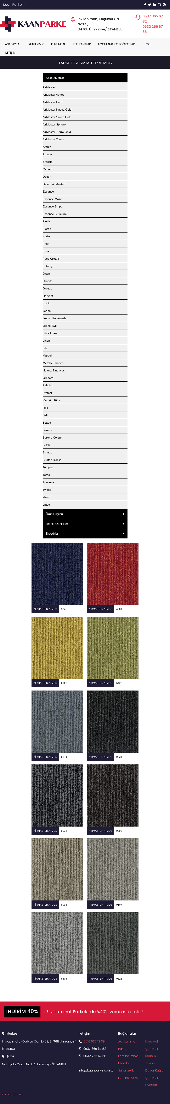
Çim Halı (151, 1048)
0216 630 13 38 (94, 1041)
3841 (64, 609)
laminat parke (10, 1094)
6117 (64, 683)
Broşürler (52, 533)
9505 (64, 978)
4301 (119, 609)
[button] (85, 514)
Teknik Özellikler (57, 523)
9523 (119, 978)
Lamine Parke (128, 1056)
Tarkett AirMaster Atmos (85, 63)
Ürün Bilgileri (54, 514)
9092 (119, 830)
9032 (64, 830)
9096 (64, 904)
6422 (119, 683)
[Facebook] (145, 4)
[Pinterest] (164, 4)
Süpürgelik (126, 1070)
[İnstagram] (159, 4)
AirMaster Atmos (45, 609)
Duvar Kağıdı (154, 1070)
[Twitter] (149, 4)
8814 (64, 757)
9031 (119, 757)
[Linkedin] (154, 4)
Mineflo (123, 1063)
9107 (119, 904)
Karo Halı (151, 1041)
